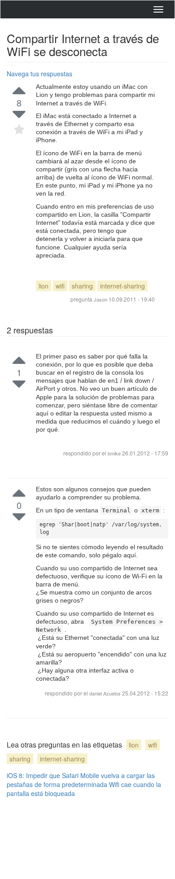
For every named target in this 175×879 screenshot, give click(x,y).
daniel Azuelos (105, 693)
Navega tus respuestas (39, 73)
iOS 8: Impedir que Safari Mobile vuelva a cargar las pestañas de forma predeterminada (81, 780)
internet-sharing (122, 285)
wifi (60, 285)
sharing (82, 285)
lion (43, 285)
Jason (100, 299)
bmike (115, 453)
